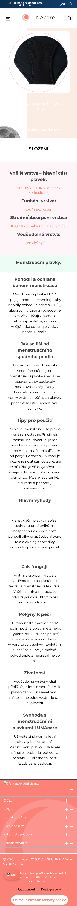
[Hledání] (61, 17)
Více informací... (38, 881)
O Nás (8, 800)
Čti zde (65, 4)
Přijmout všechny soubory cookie (39, 900)
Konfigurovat (51, 889)
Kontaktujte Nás (15, 817)
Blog (7, 809)
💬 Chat (12, 874)
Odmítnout (26, 889)
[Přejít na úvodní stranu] (38, 17)
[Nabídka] (8, 18)
